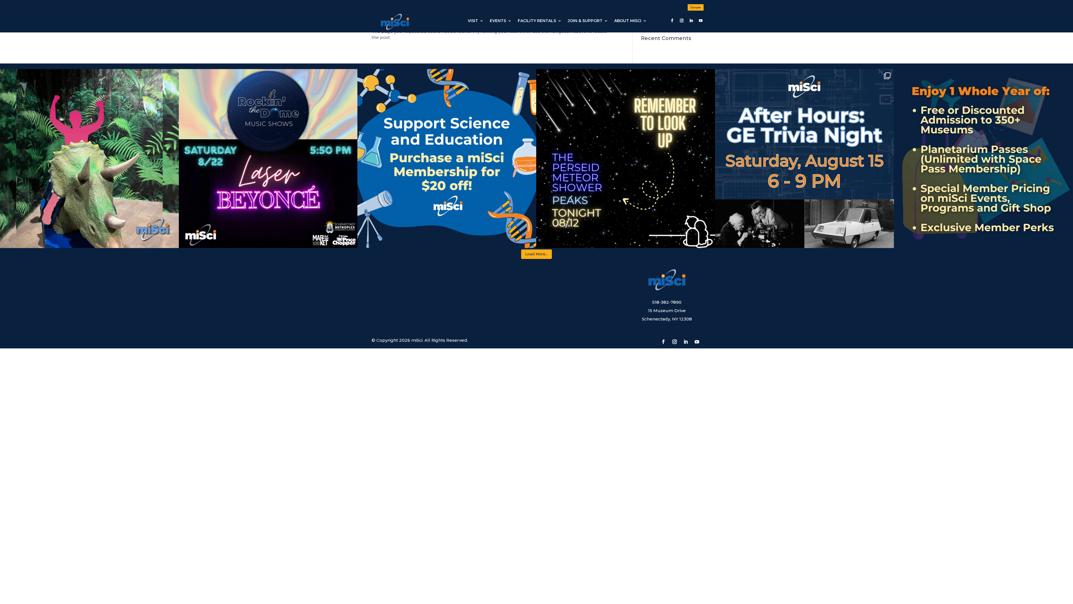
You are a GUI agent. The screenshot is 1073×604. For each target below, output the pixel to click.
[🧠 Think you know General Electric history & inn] (804, 158)
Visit (473, 20)
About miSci (627, 20)
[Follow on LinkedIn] (691, 20)
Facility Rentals (537, 20)
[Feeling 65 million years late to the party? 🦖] (89, 158)
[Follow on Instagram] (681, 20)
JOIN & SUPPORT (585, 20)
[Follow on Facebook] (672, 20)
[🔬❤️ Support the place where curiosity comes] (446, 158)
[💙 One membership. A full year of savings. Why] (983, 158)
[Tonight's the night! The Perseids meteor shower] (625, 158)
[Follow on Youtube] (700, 20)
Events (498, 20)
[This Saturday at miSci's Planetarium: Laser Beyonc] (268, 158)
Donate (695, 7)
